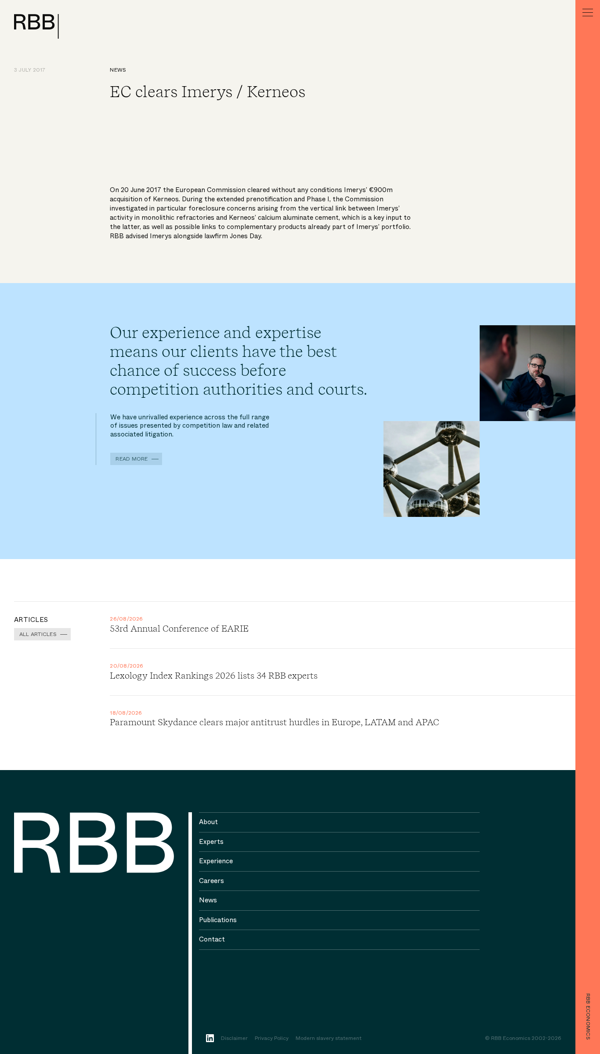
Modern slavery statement (328, 1038)
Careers (211, 881)
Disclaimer (234, 1038)
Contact (212, 939)
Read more (132, 459)
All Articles (38, 634)
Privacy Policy (272, 1038)
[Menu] (587, 12)
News (118, 70)
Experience (216, 861)
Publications (218, 920)
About (208, 822)
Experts (211, 842)
